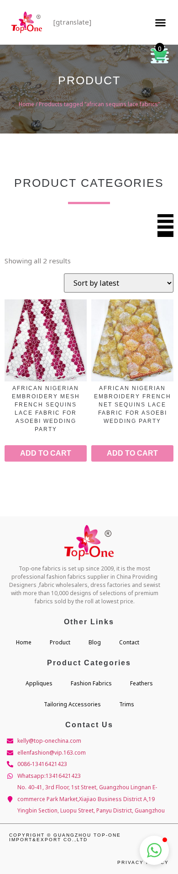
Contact (129, 642)
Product (60, 642)
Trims (126, 704)
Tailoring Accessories (72, 704)
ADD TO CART (45, 453)
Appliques (39, 683)
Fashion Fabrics (91, 683)
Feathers (141, 683)
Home (26, 104)
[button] (160, 22)
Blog (95, 642)
